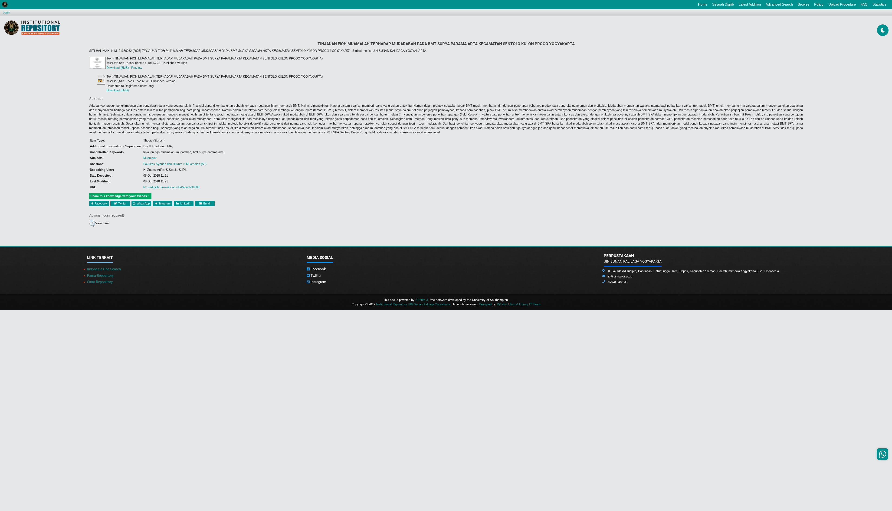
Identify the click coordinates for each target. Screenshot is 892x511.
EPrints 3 (421, 300)
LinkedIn (185, 203)
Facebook (100, 203)
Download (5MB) (118, 90)
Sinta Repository (100, 282)
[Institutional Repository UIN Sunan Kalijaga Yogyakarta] (32, 27)
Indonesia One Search (104, 269)
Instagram (318, 282)
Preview (136, 67)
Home (703, 4)
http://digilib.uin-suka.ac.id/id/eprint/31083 (171, 187)
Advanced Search (779, 4)
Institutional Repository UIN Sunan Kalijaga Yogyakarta (413, 304)
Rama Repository (100, 276)
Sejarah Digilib (723, 4)
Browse (803, 4)
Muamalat (150, 158)
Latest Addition (750, 4)
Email (206, 203)
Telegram (164, 203)
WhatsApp (143, 203)
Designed (485, 304)
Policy (818, 4)
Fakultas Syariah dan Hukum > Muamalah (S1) (175, 164)
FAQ (864, 4)
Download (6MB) (118, 67)
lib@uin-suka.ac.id (619, 276)
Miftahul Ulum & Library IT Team (518, 304)
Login (6, 12)
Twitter (122, 203)
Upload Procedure (842, 4)
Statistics (879, 4)
